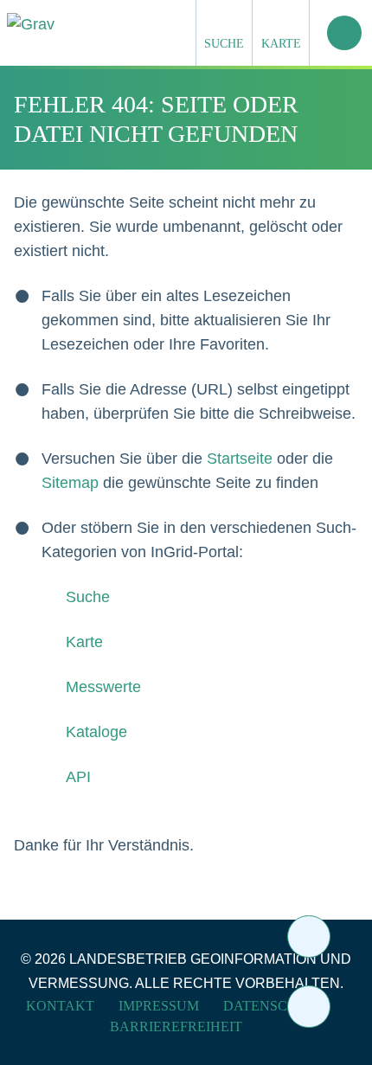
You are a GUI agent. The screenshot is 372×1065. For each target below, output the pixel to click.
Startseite (240, 458)
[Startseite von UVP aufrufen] (116, 24)
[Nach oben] (308, 1006)
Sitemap (70, 482)
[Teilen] (308, 936)
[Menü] (344, 33)
